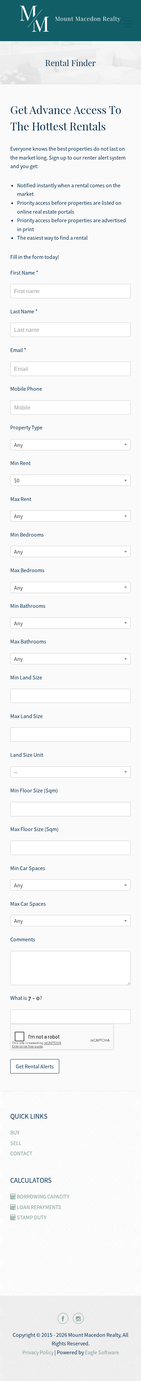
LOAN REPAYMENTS (38, 1207)
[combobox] (70, 444)
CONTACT (21, 1153)
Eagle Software (102, 1352)
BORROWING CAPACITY (42, 1196)
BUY (15, 1132)
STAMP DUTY (31, 1217)
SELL (16, 1143)
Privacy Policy (37, 1352)
